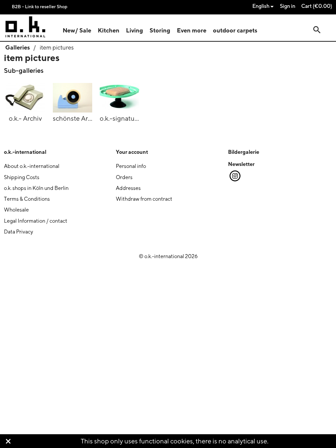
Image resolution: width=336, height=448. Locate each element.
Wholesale (16, 210)
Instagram (235, 176)
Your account (132, 152)
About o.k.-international (31, 166)
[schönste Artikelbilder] (72, 96)
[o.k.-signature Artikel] (119, 96)
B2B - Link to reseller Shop (39, 6)
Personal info (131, 166)
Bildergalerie (243, 152)
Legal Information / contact (35, 221)
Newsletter (241, 164)
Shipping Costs (21, 177)
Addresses (128, 188)
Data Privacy (18, 232)
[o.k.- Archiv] (25, 96)
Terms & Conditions (27, 199)
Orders (124, 177)
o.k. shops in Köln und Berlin (36, 188)
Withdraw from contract (144, 199)
